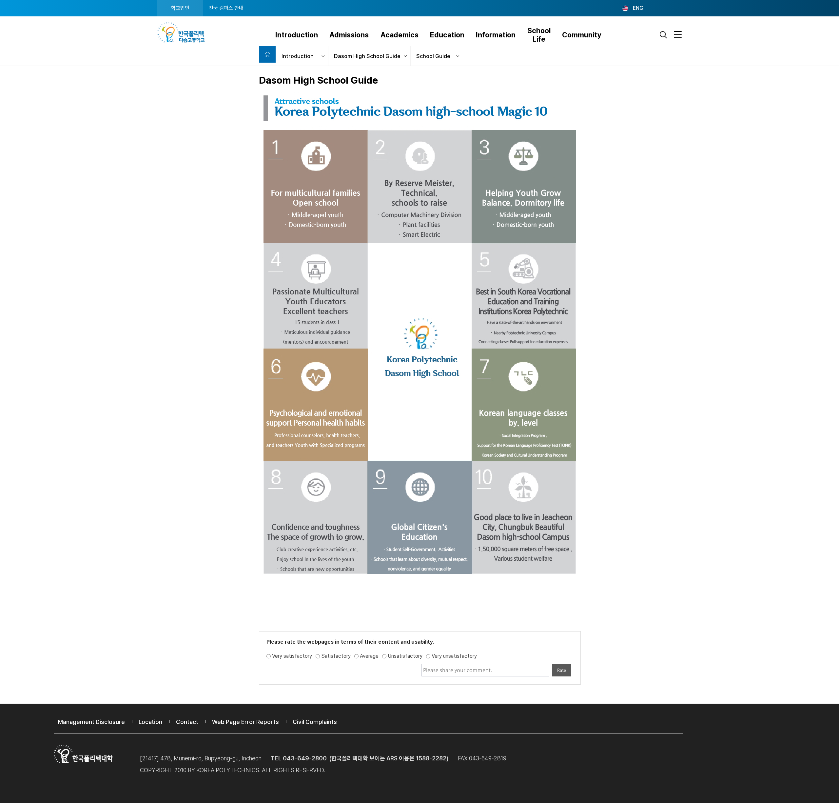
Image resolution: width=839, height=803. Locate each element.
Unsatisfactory (405, 656)
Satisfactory (336, 656)
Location (150, 721)
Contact (187, 721)
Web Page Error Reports (245, 721)
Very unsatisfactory (454, 656)
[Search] (664, 35)
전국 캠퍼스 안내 (226, 8)
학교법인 (180, 8)
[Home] (267, 54)
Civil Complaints (315, 721)
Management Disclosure (91, 721)
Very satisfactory (292, 656)
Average (369, 656)
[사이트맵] (678, 35)
